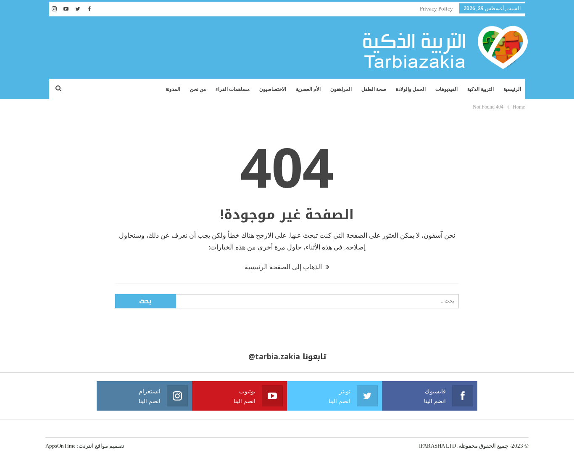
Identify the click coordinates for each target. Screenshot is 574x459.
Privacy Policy (436, 8)
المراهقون (341, 89)
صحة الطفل (373, 89)
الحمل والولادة (411, 89)
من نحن (198, 89)
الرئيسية (512, 89)
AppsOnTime (60, 446)
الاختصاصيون (272, 89)
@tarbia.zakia (274, 357)
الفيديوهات (446, 89)
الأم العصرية (308, 89)
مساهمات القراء (233, 89)
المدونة (173, 89)
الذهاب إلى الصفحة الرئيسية (284, 267)
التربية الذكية (480, 89)
